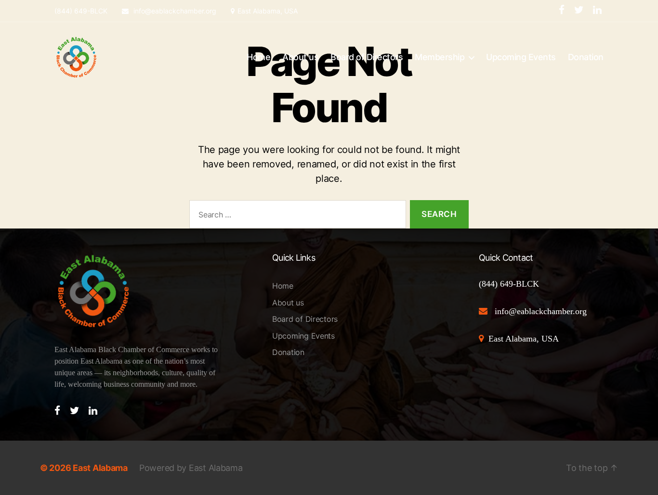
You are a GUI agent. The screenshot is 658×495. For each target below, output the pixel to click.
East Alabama (100, 468)
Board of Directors (366, 57)
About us (300, 57)
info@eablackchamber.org (174, 11)
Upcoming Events (521, 57)
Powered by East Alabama (191, 468)
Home (258, 57)
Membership (439, 57)
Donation (586, 57)
